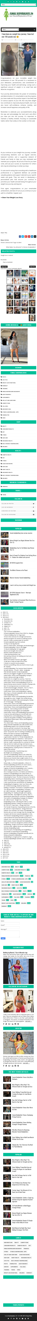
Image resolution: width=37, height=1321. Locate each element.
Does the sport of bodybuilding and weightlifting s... (18, 830)
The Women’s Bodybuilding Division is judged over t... (18, 816)
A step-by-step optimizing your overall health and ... (18, 714)
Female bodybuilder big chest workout (14, 642)
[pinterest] (28, 1)
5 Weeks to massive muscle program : (14, 663)
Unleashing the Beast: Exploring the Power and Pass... (19, 775)
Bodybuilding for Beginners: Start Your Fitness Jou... (18, 784)
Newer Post (4, 267)
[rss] (20, 1)
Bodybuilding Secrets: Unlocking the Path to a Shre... (18, 802)
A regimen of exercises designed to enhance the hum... (19, 823)
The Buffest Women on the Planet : (19, 570)
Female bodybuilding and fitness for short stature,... (18, 765)
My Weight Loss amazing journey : (13, 753)
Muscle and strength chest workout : (14, 651)
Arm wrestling (6, 409)
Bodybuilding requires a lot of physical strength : (17, 726)
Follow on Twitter (8, 503)
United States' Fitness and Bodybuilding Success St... (18, 682)
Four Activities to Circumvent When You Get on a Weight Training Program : (22, 601)
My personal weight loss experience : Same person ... (18, 738)
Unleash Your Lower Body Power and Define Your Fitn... (19, 819)
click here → (28, 1021)
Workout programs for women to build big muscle (18, 638)
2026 (4, 612)
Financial (5, 486)
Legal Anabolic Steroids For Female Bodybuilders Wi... (19, 737)
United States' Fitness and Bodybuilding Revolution (18, 707)
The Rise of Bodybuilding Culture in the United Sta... (18, 754)
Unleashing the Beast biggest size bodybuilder (16, 710)
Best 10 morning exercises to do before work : (17, 686)
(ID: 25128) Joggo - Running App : (13, 702)
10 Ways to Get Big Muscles (11, 644)
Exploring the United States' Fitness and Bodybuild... (18, 719)
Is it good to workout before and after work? (16, 689)
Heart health (6, 469)
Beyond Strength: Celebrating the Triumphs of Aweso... (19, 740)
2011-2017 (22, 1316)
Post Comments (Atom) (15, 268)
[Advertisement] (18, 136)
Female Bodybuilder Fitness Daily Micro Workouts (22, 1078)
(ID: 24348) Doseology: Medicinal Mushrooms (16, 786)
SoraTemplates (11, 1316)
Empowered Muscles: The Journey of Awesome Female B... (19, 760)
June (5, 630)
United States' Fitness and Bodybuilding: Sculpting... (18, 691)
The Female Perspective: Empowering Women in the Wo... (20, 807)
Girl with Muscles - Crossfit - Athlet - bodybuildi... (17, 670)
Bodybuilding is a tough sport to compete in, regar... (18, 837)
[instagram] (17, 1)
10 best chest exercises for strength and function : (18, 637)
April (5, 842)
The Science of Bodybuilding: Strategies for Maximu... (18, 798)
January (6, 847)
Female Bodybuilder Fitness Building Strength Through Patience (21, 1123)
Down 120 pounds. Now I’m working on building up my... (19, 731)
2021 (4, 851)
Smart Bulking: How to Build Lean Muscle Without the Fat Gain (23, 1138)
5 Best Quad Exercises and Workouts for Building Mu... (19, 782)
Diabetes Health (6, 454)
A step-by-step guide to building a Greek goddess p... (18, 717)
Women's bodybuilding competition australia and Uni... (19, 833)
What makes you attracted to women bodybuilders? (18, 681)
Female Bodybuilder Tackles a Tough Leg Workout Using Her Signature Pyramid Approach (22, 1200)
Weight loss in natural (27, 40)
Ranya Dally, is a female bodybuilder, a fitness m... (18, 763)
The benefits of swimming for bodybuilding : (16, 831)
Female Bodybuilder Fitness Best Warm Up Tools (22, 1109)
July (5, 628)
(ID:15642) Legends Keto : (16, 563)
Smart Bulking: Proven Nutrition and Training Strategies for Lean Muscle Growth (21, 1094)
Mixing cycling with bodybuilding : (13, 835)
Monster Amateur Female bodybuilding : (20, 578)
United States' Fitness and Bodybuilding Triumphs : (18, 675)
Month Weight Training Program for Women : (16, 770)
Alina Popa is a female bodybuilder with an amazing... (18, 693)
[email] (23, 1)
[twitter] (8, 1)
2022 (4, 849)
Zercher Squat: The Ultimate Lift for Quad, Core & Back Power (22, 1191)
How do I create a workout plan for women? (16, 640)
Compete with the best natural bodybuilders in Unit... (18, 814)
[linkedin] (12, 1024)
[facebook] (11, 1)
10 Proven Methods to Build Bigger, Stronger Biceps (21, 1207)
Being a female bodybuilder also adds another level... (18, 724)
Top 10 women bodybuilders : (12, 631)
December (7, 619)
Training (4, 388)
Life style (4, 379)
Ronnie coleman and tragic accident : (14, 677)
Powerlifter (5, 415)
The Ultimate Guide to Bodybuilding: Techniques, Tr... (18, 789)
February (6, 845)
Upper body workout (9, 749)
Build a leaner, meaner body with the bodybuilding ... (18, 821)
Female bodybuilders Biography (11, 391)
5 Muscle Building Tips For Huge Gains (14, 635)
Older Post (32, 267)
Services (30, 894)
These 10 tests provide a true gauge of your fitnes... (18, 780)
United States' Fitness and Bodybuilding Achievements (19, 703)
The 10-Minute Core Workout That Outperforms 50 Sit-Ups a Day (21, 1184)
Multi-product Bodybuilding (10, 443)
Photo (4, 377)
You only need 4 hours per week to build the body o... (18, 705)
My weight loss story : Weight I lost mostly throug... (18, 698)
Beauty (4, 426)
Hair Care (5, 437)
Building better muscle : (10, 658)
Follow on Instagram (8, 514)
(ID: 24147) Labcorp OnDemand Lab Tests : (16, 766)
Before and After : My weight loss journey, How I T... (18, 794)
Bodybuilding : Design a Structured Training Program (18, 824)
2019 (4, 854)
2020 (4, 852)
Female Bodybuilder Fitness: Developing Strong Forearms (22, 1116)
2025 (4, 614)
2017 (4, 858)
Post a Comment (7, 262)
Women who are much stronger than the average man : (19, 812)
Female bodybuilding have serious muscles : (21, 533)
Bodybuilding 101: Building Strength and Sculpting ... (18, 793)
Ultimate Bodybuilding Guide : (12, 828)
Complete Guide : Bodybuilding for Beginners (16, 735)
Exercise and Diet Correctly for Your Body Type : (17, 728)
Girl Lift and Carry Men (8, 400)
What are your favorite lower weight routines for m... (18, 758)
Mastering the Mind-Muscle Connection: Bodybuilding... (19, 796)
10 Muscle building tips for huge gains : (14, 649)
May (5, 840)
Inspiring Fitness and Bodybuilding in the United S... (18, 716)
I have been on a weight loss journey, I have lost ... (18, 679)
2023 (4, 617)
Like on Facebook (7, 507)
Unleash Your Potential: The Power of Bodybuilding (18, 810)
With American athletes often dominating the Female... (19, 700)
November (7, 621)
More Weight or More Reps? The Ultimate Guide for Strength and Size (22, 1086)
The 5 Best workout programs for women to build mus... (19, 746)
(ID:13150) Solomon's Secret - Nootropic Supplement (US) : (20, 594)
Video (3, 417)
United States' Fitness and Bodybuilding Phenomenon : (19, 712)
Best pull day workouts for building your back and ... (18, 656)
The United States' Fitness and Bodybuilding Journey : (18, 723)
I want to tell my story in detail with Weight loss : (23, 586)
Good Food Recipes (7, 463)
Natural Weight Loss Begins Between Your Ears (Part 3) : (22, 541)
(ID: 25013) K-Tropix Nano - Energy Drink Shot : (17, 805)
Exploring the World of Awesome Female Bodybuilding (19, 730)
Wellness (4, 446)
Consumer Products (8, 429)
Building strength (8, 721)
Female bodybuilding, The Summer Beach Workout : (18, 668)
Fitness (4, 435)
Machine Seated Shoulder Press (12, 652)
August (6, 626)
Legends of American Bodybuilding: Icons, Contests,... (19, 768)
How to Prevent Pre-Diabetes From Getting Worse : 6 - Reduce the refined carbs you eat (23, 556)
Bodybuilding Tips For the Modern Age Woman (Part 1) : (22, 549)
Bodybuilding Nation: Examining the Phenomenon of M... (19, 779)
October (6, 623)
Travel (4, 494)
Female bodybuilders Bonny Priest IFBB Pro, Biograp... (19, 633)
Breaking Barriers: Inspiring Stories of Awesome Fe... (18, 747)
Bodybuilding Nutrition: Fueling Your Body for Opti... (18, 803)
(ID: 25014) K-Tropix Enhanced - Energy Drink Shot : (18, 809)
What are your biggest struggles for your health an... (18, 673)
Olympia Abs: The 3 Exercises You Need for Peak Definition (22, 1146)
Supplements (6, 397)
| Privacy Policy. (28, 1316)
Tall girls (5, 406)
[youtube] (26, 1)
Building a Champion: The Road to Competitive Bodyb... (19, 787)
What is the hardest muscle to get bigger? (15, 659)
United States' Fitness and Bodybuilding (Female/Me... (19, 696)
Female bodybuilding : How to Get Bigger (15, 647)
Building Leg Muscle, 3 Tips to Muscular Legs (15, 952)
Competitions (6, 403)
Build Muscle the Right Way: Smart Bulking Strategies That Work (21, 1229)
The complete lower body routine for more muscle (18, 756)
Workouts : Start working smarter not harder (16, 709)
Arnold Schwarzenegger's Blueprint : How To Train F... (19, 688)
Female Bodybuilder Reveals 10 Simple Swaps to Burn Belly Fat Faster (22, 1222)
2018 (4, 856)
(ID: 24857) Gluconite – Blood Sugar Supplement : (17, 791)
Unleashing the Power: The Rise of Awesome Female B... (19, 777)
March (6, 844)
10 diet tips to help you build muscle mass (15, 661)
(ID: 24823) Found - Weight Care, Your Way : (16, 800)
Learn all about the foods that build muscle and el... (18, 817)
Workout (5, 385)
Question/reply (6, 394)
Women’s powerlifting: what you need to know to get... (19, 665)
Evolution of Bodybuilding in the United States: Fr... (18, 773)
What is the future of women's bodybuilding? (16, 733)
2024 (4, 616)
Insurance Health (7, 440)
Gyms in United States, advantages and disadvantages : (19, 645)
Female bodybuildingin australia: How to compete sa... (19, 838)
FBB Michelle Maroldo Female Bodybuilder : (16, 672)
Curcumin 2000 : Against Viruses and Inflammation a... (19, 826)
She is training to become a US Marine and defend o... (19, 772)
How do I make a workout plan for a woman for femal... (19, 742)
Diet (3, 432)
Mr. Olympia (7, 666)
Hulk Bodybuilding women (11, 695)
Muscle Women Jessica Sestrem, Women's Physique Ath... (20, 684)
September (7, 624)
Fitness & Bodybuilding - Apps (10, 412)
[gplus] (14, 1)
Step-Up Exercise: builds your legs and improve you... (18, 744)
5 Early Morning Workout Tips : (12, 654)
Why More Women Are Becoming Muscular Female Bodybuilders (20, 1131)
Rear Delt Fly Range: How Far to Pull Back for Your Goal (21, 1101)
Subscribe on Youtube (9, 510)
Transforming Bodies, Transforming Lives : (16, 751)
